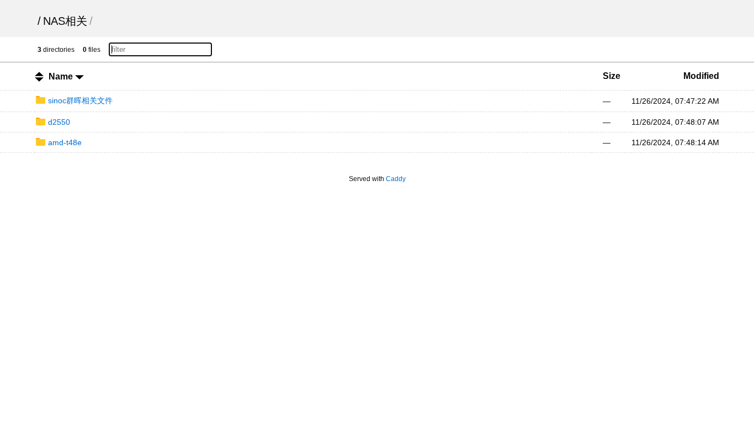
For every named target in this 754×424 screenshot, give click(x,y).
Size (611, 76)
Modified (701, 76)
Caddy (396, 179)
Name (62, 76)
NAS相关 (65, 21)
